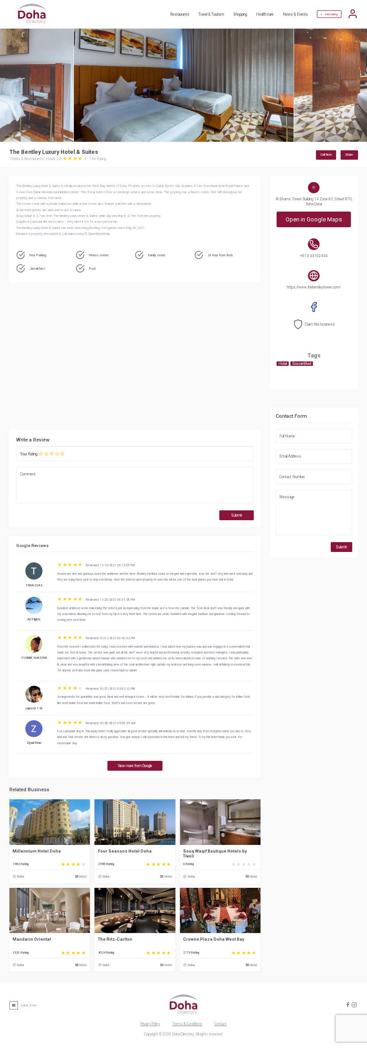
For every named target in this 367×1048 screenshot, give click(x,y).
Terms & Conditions (187, 1024)
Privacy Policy (150, 1024)
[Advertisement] (179, 358)
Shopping (240, 14)
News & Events (295, 14)
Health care (264, 14)
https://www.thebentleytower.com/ (314, 287)
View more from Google (135, 766)
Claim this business (320, 324)
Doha (20, 876)
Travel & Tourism (211, 14)
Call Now (326, 155)
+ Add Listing (329, 14)
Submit (236, 515)
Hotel (82, 876)
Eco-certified (301, 363)
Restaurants (179, 14)
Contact (220, 1024)
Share (349, 155)
